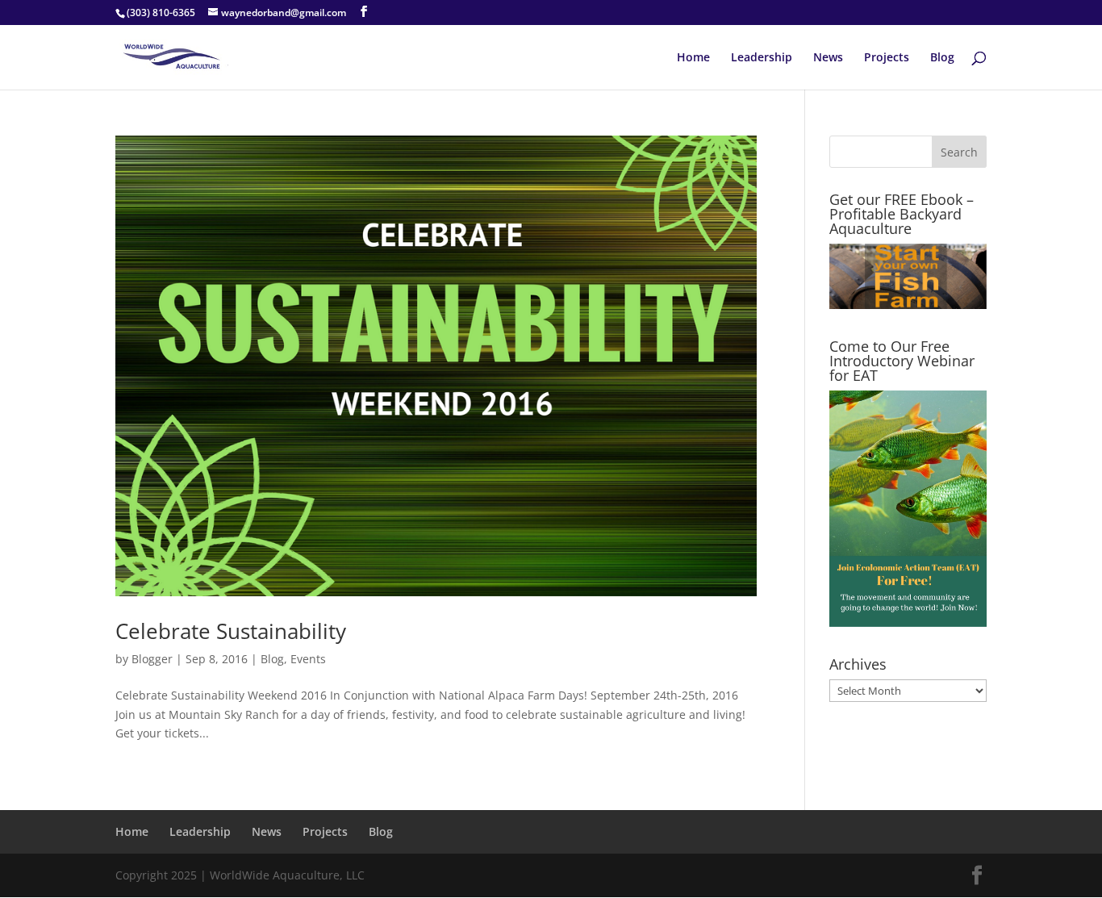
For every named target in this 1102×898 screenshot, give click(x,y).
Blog (942, 58)
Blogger (152, 658)
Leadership (761, 58)
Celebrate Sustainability (230, 630)
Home (693, 58)
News (828, 58)
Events (308, 658)
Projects (886, 58)
